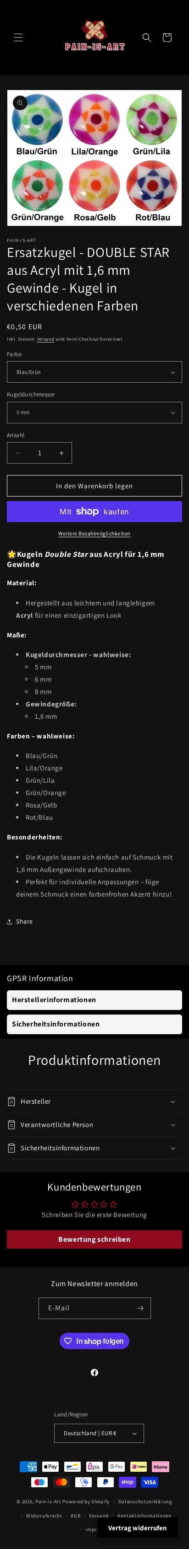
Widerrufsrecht (44, 1515)
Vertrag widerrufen (137, 1527)
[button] (18, 37)
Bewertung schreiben (94, 1239)
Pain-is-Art (48, 1501)
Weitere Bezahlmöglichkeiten (94, 533)
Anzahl (15, 435)
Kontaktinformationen (144, 1515)
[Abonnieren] (140, 1308)
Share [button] (24, 921)
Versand (46, 339)
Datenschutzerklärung (145, 1501)
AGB (75, 1515)
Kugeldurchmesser (31, 394)
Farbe (14, 354)
